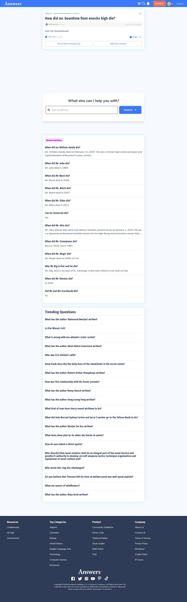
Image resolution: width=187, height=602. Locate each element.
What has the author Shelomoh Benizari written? (71, 319)
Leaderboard (13, 527)
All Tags (10, 532)
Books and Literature (62, 13)
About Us (139, 527)
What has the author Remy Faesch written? (68, 390)
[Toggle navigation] (139, 3)
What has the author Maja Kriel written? (66, 494)
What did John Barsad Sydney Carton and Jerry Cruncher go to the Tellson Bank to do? (91, 417)
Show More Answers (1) (69, 43)
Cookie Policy (141, 554)
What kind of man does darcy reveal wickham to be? (73, 408)
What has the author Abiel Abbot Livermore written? (73, 346)
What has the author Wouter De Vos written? (69, 426)
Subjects (48, 13)
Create (158, 3)
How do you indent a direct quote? (63, 444)
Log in (180, 3)
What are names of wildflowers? (62, 485)
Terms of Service (143, 538)
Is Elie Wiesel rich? (55, 328)
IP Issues (139, 559)
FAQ (94, 554)
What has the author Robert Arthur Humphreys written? (75, 372)
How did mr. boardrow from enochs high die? (80, 18)
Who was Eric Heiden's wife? (60, 355)
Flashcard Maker (100, 538)
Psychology (55, 554)
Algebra (53, 527)
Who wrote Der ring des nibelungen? (64, 467)
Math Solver (98, 549)
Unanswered (13, 538)
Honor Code (98, 532)
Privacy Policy (141, 543)
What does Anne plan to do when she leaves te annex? (74, 435)
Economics (55, 565)
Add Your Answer (118, 43)
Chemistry (54, 532)
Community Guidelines (102, 527)
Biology (53, 538)
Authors (76, 13)
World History (56, 543)
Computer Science (58, 559)
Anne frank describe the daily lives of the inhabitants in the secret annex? (85, 364)
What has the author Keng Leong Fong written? (70, 399)
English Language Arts (60, 549)
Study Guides (98, 543)
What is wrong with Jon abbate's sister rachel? (70, 337)
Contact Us (140, 532)
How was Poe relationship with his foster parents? (72, 381)
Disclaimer (140, 549)
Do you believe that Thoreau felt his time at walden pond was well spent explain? (89, 476)
